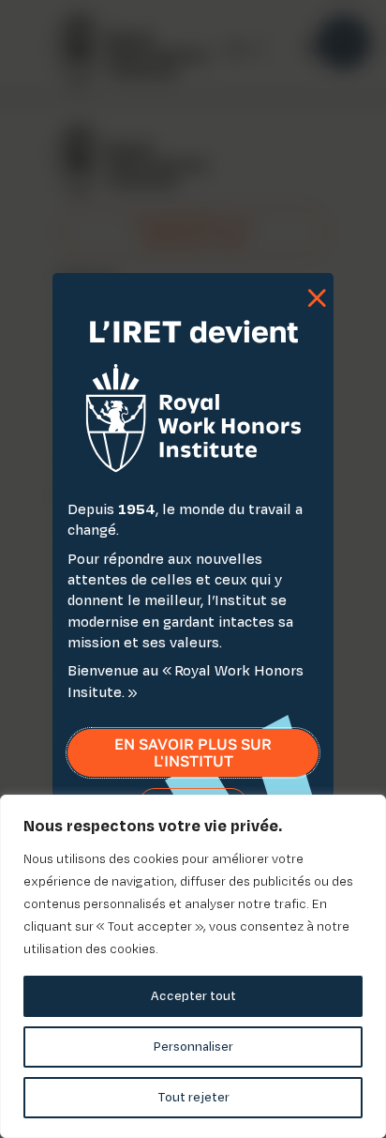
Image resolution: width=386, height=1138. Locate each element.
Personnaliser (193, 1046)
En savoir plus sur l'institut (193, 753)
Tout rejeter (193, 1097)
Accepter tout (193, 996)
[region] (193, 966)
